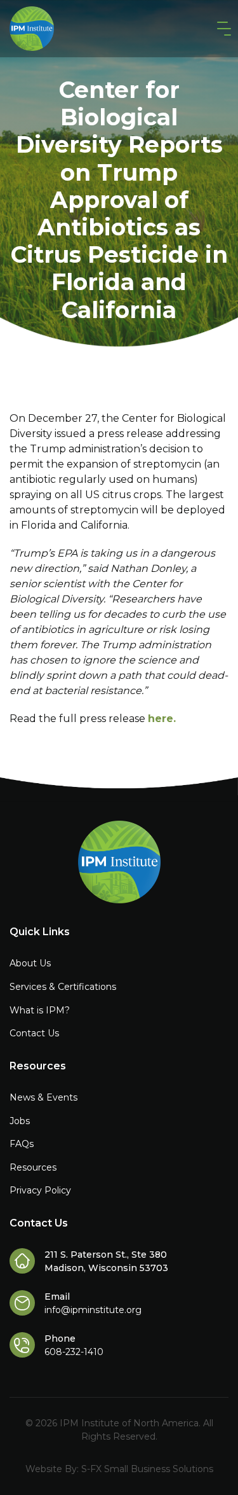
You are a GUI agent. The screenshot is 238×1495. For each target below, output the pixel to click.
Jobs (20, 1121)
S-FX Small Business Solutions (147, 1469)
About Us (30, 963)
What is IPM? (40, 1010)
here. (162, 719)
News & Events (43, 1097)
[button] (221, 29)
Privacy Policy (40, 1190)
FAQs (22, 1144)
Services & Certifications (63, 986)
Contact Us (34, 1033)
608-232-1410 (73, 1352)
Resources (33, 1167)
